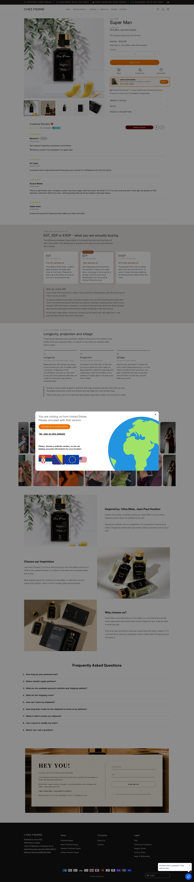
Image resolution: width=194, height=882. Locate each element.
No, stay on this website (52, 434)
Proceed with (54, 427)
